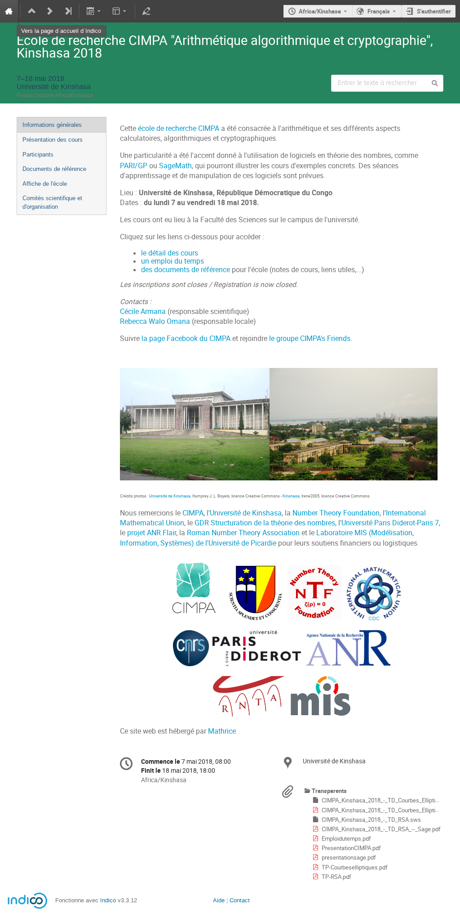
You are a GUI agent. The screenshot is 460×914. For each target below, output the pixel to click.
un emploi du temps (172, 261)
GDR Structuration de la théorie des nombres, (265, 523)
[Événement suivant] (50, 11)
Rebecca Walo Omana (155, 321)
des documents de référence (185, 269)
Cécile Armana (143, 311)
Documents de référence (54, 169)
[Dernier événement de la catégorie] (68, 11)
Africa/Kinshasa (320, 11)
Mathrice (222, 731)
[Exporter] (94, 11)
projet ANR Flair (151, 533)
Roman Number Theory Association (243, 533)
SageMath (175, 165)
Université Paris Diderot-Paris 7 (390, 523)
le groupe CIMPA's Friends (309, 338)
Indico (108, 900)
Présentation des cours (52, 139)
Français (378, 11)
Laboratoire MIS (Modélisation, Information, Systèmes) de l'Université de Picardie (267, 537)
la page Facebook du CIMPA (186, 338)
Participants (37, 154)
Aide (219, 900)
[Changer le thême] (120, 11)
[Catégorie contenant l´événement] (32, 11)
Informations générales (52, 124)
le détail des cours (169, 253)
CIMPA (192, 513)
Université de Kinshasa (246, 513)
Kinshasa (291, 496)
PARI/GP (133, 165)
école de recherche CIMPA (178, 128)
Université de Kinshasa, (170, 496)
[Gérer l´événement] (146, 11)
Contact (240, 900)
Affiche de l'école (44, 183)
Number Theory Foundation (336, 513)
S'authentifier (434, 11)
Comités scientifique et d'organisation (52, 202)
